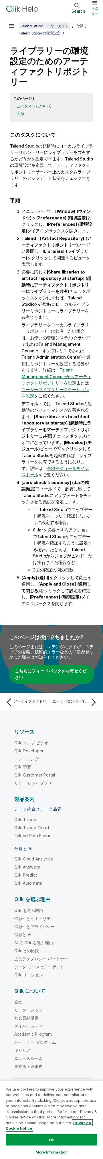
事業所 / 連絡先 (28, 1066)
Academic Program (33, 1034)
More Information (51, 1152)
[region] (51, 1119)
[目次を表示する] (11, 25)
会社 (18, 1001)
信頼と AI (22, 934)
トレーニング (26, 758)
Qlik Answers (27, 867)
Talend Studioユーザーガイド (44, 26)
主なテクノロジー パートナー (41, 958)
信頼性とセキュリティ (34, 918)
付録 (80, 26)
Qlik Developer (28, 750)
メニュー (95, 11)
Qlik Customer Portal (34, 774)
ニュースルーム (28, 1058)
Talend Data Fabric (32, 835)
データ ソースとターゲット (39, 966)
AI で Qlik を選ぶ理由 (33, 942)
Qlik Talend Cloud (31, 827)
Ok (51, 1139)
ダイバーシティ (28, 1026)
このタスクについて (34, 105)
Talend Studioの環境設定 (40, 33)
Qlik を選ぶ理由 (28, 910)
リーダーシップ (28, 1009)
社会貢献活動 (26, 1017)
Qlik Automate (28, 883)
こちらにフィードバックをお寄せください (51, 674)
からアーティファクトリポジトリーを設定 (56, 376)
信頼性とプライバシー (34, 926)
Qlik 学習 (22, 766)
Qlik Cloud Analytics (33, 858)
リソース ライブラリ (33, 783)
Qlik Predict (25, 875)
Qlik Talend (25, 819)
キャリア (22, 1050)
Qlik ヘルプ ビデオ (31, 742)
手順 (20, 113)
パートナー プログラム (35, 1042)
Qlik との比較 (26, 950)
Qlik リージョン (28, 974)
